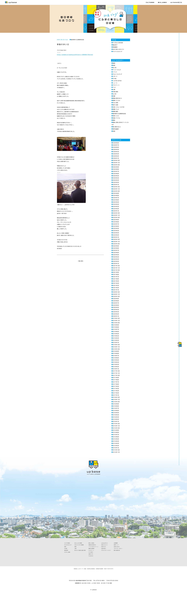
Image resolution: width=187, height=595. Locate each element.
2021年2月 (116, 287)
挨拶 (114, 65)
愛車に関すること (117, 98)
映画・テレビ (116, 109)
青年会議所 (116, 129)
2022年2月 (116, 261)
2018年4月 (116, 362)
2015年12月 (116, 423)
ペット (114, 87)
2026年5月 (116, 149)
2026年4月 (116, 151)
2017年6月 (116, 384)
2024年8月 (116, 195)
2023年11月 (116, 215)
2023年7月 (116, 224)
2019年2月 (116, 340)
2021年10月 (116, 270)
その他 (114, 78)
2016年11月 (116, 399)
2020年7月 (116, 303)
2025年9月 (116, 167)
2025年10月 (116, 164)
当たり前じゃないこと (118, 49)
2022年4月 (116, 257)
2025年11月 (116, 162)
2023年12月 (116, 213)
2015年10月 (116, 428)
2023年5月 (116, 228)
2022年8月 (116, 248)
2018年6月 (116, 357)
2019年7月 (116, 329)
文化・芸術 (115, 102)
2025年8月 (116, 169)
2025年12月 (116, 160)
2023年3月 (116, 232)
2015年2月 (116, 445)
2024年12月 (116, 186)
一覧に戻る (80, 261)
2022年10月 (116, 243)
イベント (115, 72)
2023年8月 (116, 221)
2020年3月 (116, 311)
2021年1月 (116, 289)
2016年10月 (116, 401)
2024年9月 (116, 193)
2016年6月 (116, 410)
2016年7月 (116, 408)
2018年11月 (116, 346)
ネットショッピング (117, 51)
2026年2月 (116, 156)
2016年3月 (116, 417)
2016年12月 (116, 397)
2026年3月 (116, 153)
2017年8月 (116, 379)
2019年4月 (116, 335)
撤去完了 (115, 44)
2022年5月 (116, 254)
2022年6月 (116, 252)
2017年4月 (116, 388)
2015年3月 (116, 443)
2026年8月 (116, 142)
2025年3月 (116, 180)
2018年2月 (116, 366)
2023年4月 (116, 230)
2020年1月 (116, 316)
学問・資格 (115, 91)
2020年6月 (116, 305)
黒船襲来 (115, 47)
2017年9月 (116, 377)
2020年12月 (116, 292)
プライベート (116, 85)
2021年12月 (116, 265)
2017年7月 (116, 382)
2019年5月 (116, 333)
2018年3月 (116, 364)
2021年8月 (116, 274)
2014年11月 (116, 452)
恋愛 (114, 96)
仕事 (114, 89)
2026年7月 (116, 145)
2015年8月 (116, 432)
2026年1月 (116, 158)
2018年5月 (116, 360)
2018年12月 (116, 344)
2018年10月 (116, 349)
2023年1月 (116, 237)
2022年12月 (116, 239)
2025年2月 (116, 182)
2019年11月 (116, 320)
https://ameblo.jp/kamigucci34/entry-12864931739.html (75, 54)
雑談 (114, 63)
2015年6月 (116, 436)
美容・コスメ (116, 115)
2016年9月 (116, 403)
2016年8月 (116, 406)
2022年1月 (116, 263)
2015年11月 (116, 425)
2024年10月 (116, 191)
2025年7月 (116, 171)
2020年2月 (116, 314)
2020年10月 (116, 296)
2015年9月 (116, 430)
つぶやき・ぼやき (117, 80)
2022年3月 (116, 259)
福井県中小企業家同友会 (77, 39)
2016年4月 (116, 414)
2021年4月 (116, 283)
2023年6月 (116, 226)
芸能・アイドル (116, 118)
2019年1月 (116, 342)
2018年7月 (116, 355)
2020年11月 (116, 294)
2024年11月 (116, 189)
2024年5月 (116, 202)
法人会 (114, 67)
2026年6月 (116, 147)
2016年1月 (116, 421)
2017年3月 (116, 390)
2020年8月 (116, 300)
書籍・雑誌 (115, 111)
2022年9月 (116, 246)
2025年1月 (116, 184)
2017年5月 (116, 386)
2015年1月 (116, 447)
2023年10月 (116, 217)
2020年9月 (116, 298)
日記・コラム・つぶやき (118, 107)
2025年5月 (116, 175)
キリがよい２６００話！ (118, 42)
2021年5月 (116, 281)
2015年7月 (116, 434)
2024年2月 (116, 208)
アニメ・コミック (117, 69)
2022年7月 (116, 250)
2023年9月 (116, 219)
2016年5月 (116, 412)
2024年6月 (116, 199)
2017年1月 (116, 395)
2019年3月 (116, 338)
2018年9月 (116, 351)
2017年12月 (116, 371)
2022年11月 (116, 241)
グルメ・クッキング (117, 74)
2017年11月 (116, 373)
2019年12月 (116, 318)
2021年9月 (116, 272)
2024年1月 (116, 210)
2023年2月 (116, 235)
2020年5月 (116, 307)
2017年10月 (116, 375)
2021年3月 (116, 285)
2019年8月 (116, 327)
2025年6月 (116, 173)
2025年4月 (116, 178)
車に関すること (117, 126)
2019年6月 (116, 331)
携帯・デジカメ (116, 100)
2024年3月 (116, 206)
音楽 (114, 131)
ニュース (115, 82)
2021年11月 (116, 267)
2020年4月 (116, 309)
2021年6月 (116, 278)
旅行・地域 (115, 104)
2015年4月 (116, 441)
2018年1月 (116, 368)
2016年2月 (116, 419)
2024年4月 (116, 204)
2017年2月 (116, 392)
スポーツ (115, 76)
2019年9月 (116, 325)
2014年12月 (116, 450)
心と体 (114, 93)
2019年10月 (116, 322)
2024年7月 (116, 197)
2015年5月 (116, 439)
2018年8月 (116, 353)
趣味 (114, 120)
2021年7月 (116, 276)
